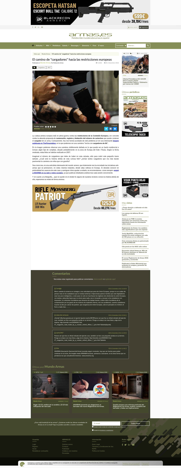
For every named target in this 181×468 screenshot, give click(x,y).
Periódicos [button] (56, 45)
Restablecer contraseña (40, 451)
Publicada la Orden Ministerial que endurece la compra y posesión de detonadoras (134, 265)
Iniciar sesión (133, 27)
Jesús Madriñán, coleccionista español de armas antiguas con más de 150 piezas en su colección (135, 235)
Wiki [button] (48, 45)
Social (34, 449)
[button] (33, 45)
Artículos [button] (39, 45)
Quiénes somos (67, 444)
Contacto (65, 446)
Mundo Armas (46, 54)
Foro (94, 45)
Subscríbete (135, 423)
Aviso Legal (96, 444)
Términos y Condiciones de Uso (102, 446)
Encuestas (65, 453)
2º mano (101, 45)
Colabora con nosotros (69, 451)
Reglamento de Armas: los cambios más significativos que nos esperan (134, 228)
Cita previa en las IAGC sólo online (134, 246)
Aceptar (145, 464)
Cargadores (41, 67)
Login (34, 444)
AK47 (49, 67)
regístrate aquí (110, 279)
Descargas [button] (75, 45)
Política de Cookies (98, 451)
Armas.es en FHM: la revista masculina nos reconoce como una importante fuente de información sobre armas (134, 221)
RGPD (94, 449)
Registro (35, 446)
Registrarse (144, 27)
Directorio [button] (86, 45)
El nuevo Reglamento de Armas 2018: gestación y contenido (135, 258)
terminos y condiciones (106, 430)
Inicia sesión (98, 279)
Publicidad (65, 449)
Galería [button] (65, 45)
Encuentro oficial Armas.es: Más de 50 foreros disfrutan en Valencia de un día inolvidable (134, 252)
